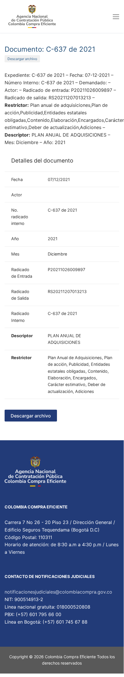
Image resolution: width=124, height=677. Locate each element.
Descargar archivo (22, 59)
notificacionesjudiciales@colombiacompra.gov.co (58, 592)
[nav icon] (116, 16)
